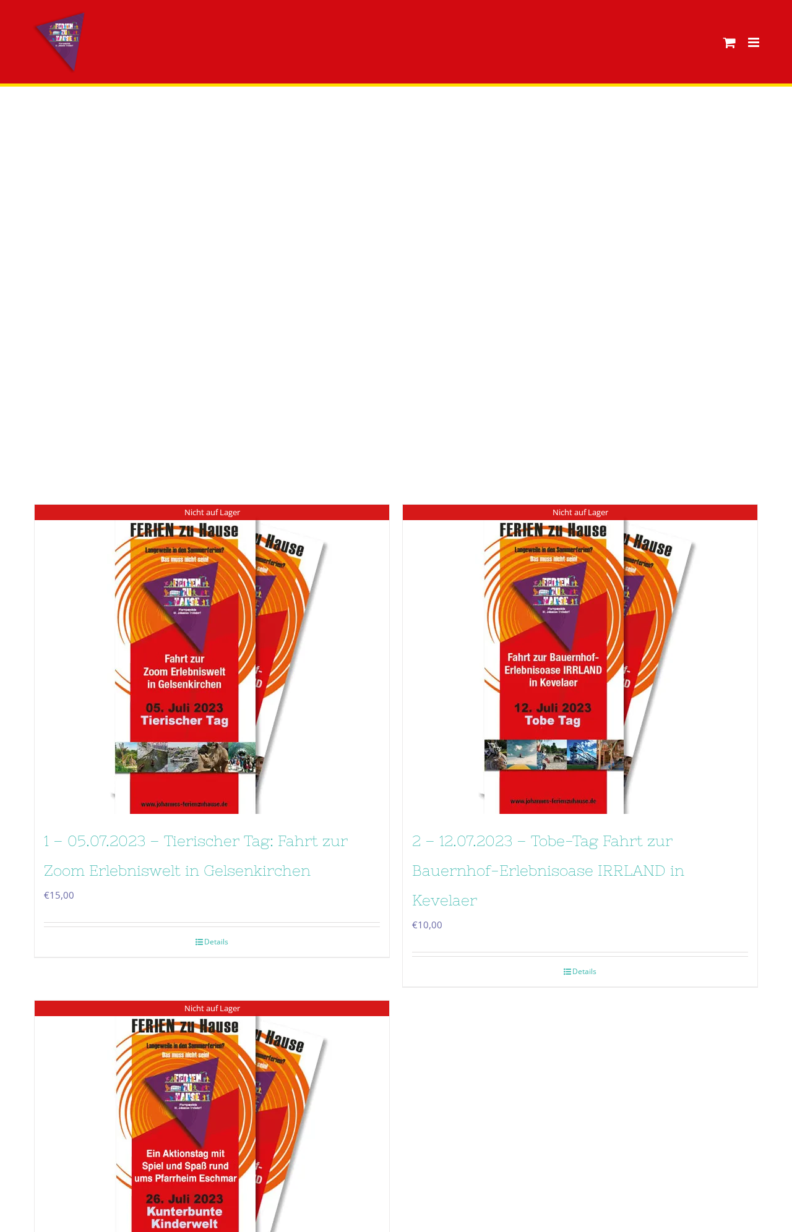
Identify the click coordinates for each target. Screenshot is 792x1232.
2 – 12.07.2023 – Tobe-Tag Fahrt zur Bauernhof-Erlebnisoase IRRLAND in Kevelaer (548, 870)
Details (216, 941)
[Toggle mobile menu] (754, 42)
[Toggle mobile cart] (729, 42)
